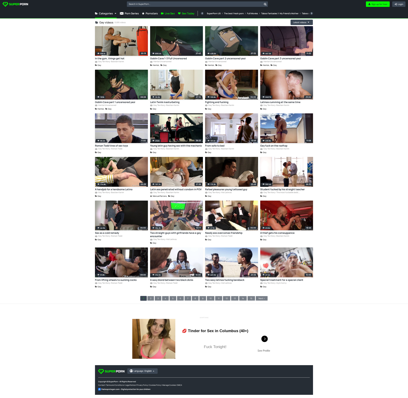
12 (227, 298)
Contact (101, 385)
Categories (106, 13)
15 (251, 298)
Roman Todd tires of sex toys (111, 145)
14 (243, 298)
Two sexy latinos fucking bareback (224, 280)
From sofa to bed (214, 145)
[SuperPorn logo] (15, 4)
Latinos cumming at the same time (280, 102)
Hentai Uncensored (162, 62)
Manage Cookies (169, 385)
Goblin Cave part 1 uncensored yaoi (115, 102)
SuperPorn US (214, 13)
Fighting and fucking (216, 102)
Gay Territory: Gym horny (275, 283)
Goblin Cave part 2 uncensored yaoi (225, 58)
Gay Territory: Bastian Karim (111, 62)
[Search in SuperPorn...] (265, 4)
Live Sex (170, 13)
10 (211, 298)
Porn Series (132, 13)
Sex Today (188, 13)
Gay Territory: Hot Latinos (220, 193)
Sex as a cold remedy (107, 233)
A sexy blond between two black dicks (171, 280)
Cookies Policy (155, 385)
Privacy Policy (142, 385)
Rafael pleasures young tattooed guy (226, 189)
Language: (143, 370)
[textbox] (194, 4)
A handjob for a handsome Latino (113, 189)
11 (218, 298)
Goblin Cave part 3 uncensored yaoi (280, 58)
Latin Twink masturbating (164, 102)
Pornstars (152, 13)
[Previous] (202, 13)
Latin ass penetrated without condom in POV (176, 189)
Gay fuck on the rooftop (273, 145)
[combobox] (197, 4)
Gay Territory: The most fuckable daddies (281, 193)
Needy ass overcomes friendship (223, 233)
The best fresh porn (234, 13)
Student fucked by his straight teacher (282, 189)
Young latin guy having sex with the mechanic (176, 145)
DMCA (179, 385)
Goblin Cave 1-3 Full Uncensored (168, 58)
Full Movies (252, 13)
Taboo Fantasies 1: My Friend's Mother (280, 13)
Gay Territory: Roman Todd (110, 149)
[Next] (311, 13)
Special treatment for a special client (281, 280)
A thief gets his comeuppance (277, 233)
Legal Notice (130, 385)
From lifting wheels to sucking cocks (116, 280)
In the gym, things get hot (109, 58)
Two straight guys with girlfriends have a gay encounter (175, 234)
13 (235, 298)
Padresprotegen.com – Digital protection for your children (125, 389)
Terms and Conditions (115, 385)
